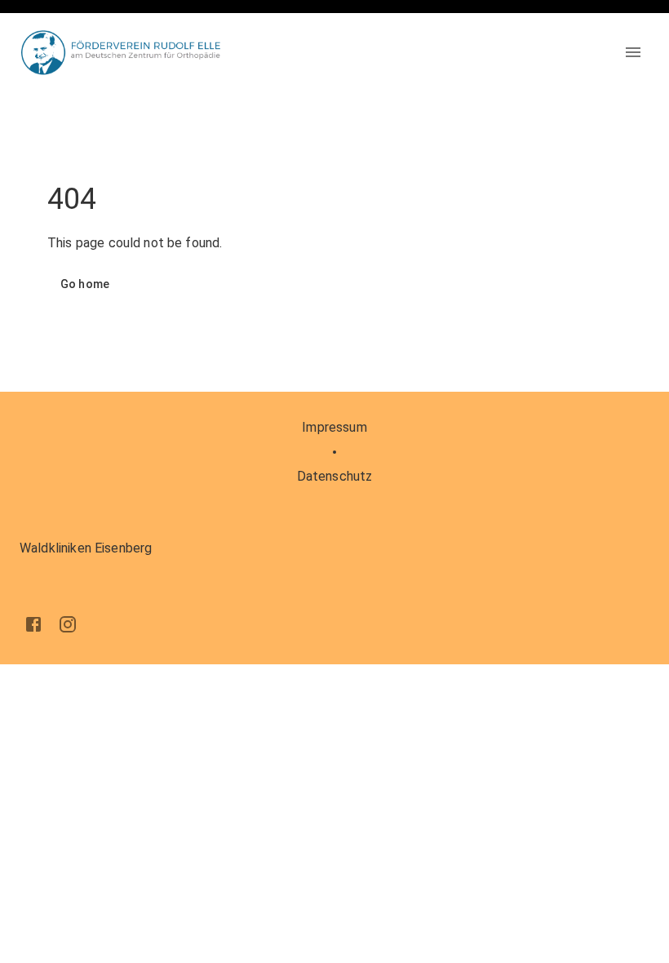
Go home (84, 284)
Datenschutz (335, 476)
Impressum (334, 427)
